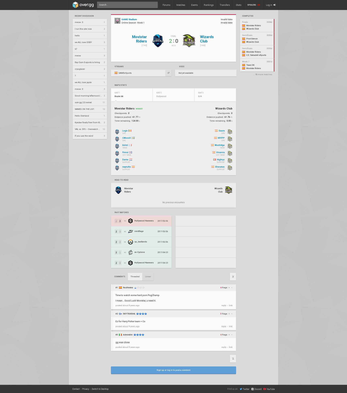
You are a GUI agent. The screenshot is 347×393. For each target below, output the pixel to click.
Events (194, 5)
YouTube (271, 389)
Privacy (85, 389)
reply (223, 305)
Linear (148, 276)
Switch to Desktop (100, 389)
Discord (258, 389)
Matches (180, 5)
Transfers (225, 5)
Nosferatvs (128, 287)
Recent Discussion (84, 16)
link (230, 305)
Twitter (246, 389)
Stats (238, 5)
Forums (166, 5)
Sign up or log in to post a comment (173, 370)
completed (247, 16)
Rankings (209, 5)
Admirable (127, 335)
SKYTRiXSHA (129, 314)
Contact (76, 389)
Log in (269, 5)
